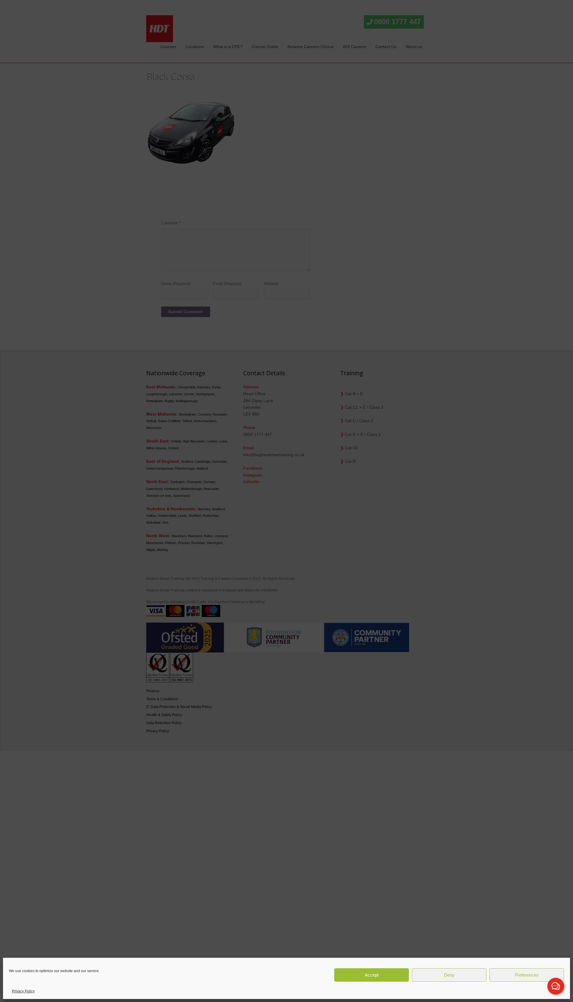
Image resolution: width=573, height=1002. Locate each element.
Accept (371, 975)
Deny (449, 975)
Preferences (527, 975)
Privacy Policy (23, 991)
